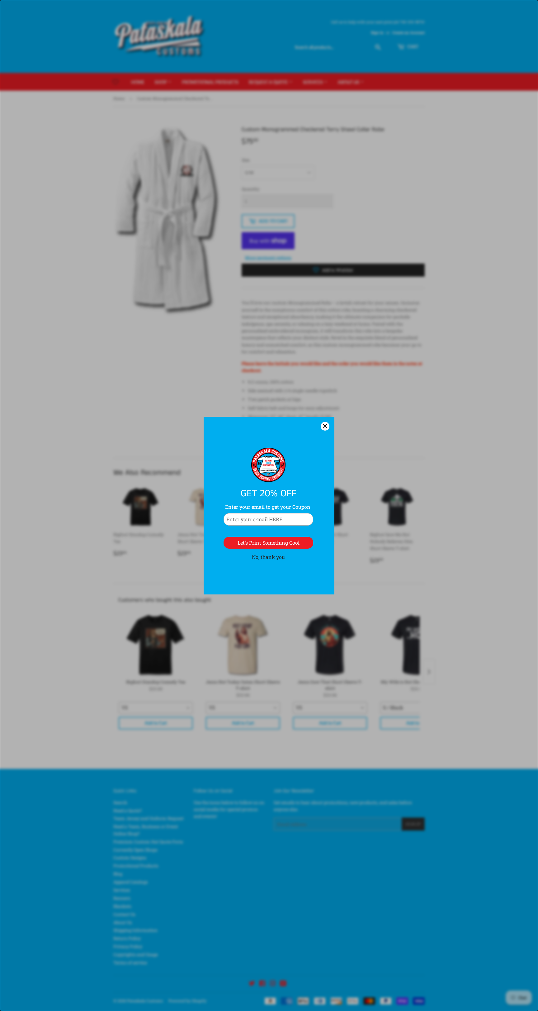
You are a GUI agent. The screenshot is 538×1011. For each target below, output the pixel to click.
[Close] (325, 426)
